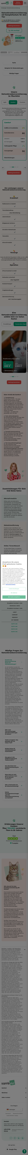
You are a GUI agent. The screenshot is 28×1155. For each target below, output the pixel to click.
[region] (14, 577)
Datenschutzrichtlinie (10, 584)
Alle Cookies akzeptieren (14, 597)
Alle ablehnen (14, 592)
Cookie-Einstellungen (14, 588)
